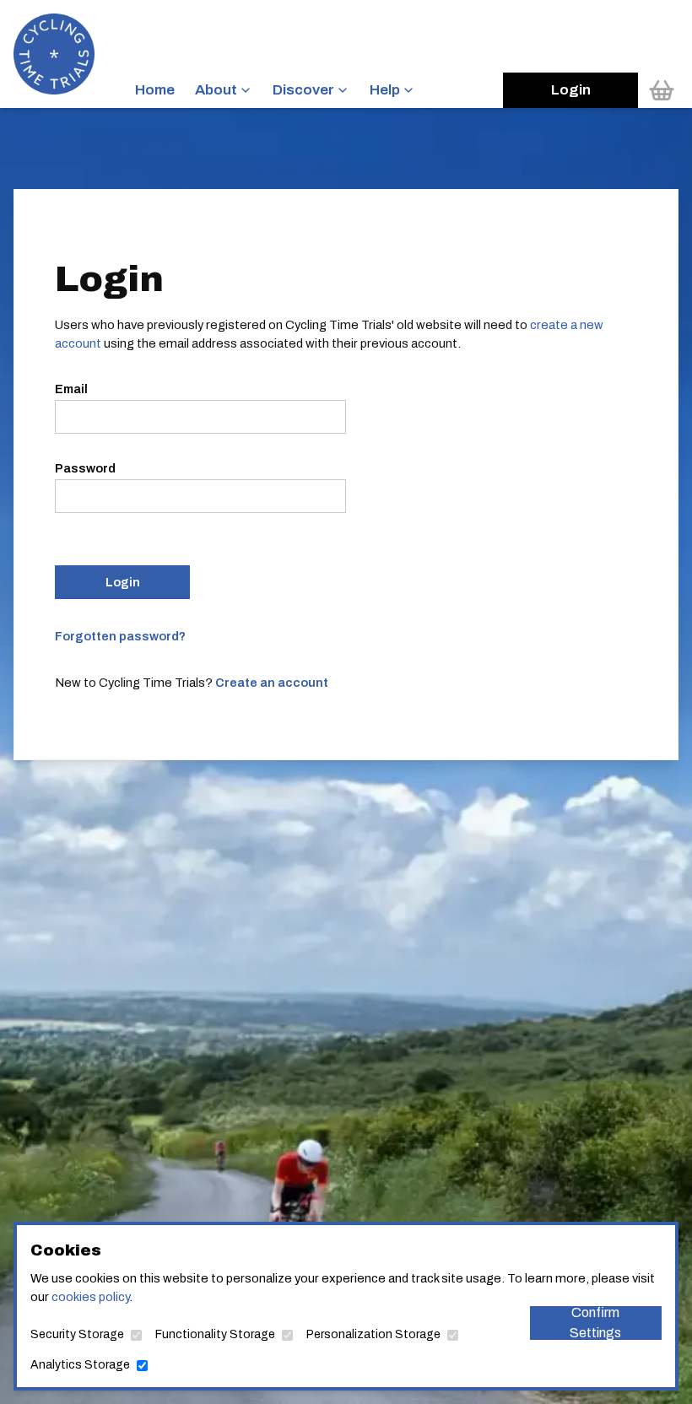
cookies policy (90, 1297)
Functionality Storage (215, 1334)
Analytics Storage (80, 1364)
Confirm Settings (595, 1323)
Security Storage (77, 1334)
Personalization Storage (373, 1334)
